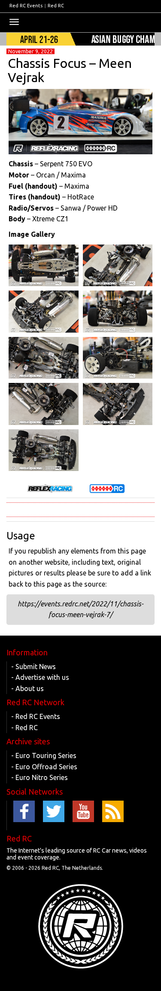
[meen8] (118, 266)
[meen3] (44, 404)
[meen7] (44, 312)
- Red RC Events (35, 716)
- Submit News (33, 666)
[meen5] (44, 358)
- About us (27, 688)
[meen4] (118, 358)
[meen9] (44, 266)
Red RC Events (26, 5)
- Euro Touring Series (43, 755)
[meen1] (44, 450)
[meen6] (118, 312)
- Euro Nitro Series (39, 777)
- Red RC (24, 727)
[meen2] (118, 404)
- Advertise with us (40, 677)
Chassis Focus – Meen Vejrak (70, 70)
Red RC (56, 5)
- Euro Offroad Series (44, 767)
